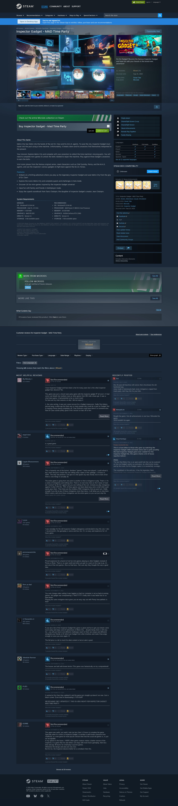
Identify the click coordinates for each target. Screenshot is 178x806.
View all (158, 310)
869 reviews (26, 623)
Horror (154, 95)
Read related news (123, 233)
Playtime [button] (77, 355)
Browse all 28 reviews (63, 769)
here (55, 317)
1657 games (26, 621)
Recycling (106, 796)
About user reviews (142, 334)
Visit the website (122, 213)
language (156, 2)
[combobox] (131, 15)
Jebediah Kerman (29, 657)
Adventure (129, 199)
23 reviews (26, 589)
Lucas (25, 520)
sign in (148, 2)
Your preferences (156, 334)
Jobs (105, 788)
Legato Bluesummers (31, 462)
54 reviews (26, 524)
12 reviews (26, 726)
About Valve (107, 784)
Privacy (122, 784)
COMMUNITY (56, 6)
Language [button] (51, 355)
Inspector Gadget (130, 206)
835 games (26, 464)
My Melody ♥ (27, 379)
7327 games (26, 522)
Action (123, 199)
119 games (26, 660)
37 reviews (26, 556)
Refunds (122, 800)
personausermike (29, 552)
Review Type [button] (22, 355)
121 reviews (26, 381)
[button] (20, 15)
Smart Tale (137, 78)
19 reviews (26, 689)
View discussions (122, 236)
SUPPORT (76, 6)
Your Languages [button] (28, 363)
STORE (44, 6)
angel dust (27, 435)
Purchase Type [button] (37, 355)
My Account (144, 796)
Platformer (129, 95)
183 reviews (26, 466)
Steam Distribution (88, 796)
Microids (136, 80)
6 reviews (25, 437)
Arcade (136, 95)
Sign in (20, 106)
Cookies (122, 796)
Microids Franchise (42, 28)
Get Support (144, 792)
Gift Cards (86, 800)
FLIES (25, 686)
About (66, 6)
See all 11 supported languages (126, 159)
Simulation (142, 199)
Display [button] (88, 355)
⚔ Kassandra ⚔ (28, 619)
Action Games (29, 28)
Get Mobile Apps (146, 788)
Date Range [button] (65, 355)
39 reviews (26, 662)
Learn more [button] (152, 171)
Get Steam (144, 784)
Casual (136, 199)
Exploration (120, 95)
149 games (26, 587)
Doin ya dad (27, 584)
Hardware (106, 792)
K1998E (25, 724)
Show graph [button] (154, 355)
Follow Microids (34, 281)
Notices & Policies (125, 792)
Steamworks (86, 792)
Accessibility (123, 788)
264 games (26, 554)
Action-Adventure (145, 95)
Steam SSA (86, 788)
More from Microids (35, 276)
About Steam (87, 784)
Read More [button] (104, 416)
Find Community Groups (125, 239)
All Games (19, 28)
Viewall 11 (155, 185)
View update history (123, 230)
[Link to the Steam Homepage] (25, 8)
